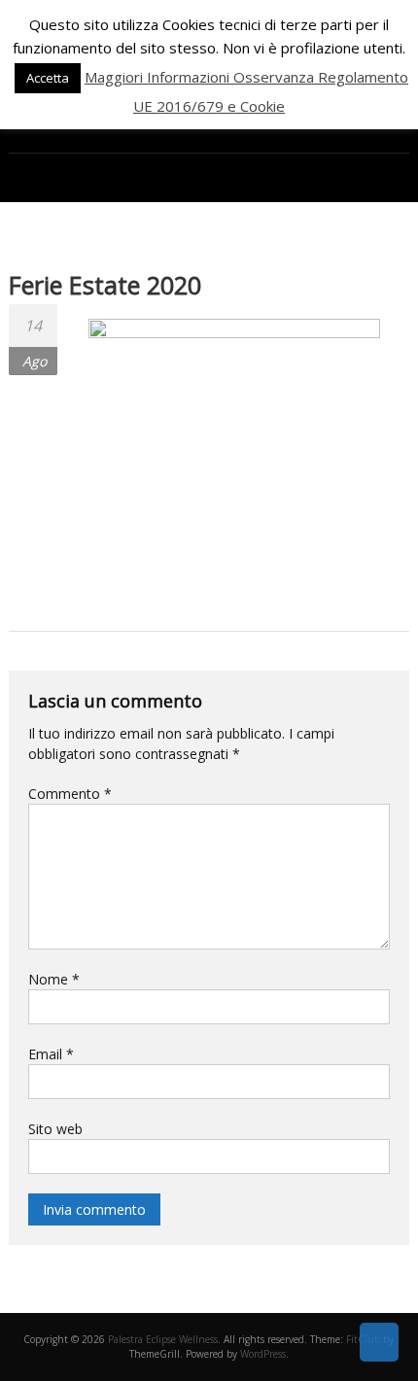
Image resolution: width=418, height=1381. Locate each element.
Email (51, 1054)
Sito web (55, 1129)
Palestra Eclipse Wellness (163, 1339)
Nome (54, 979)
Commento (70, 793)
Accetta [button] (47, 77)
